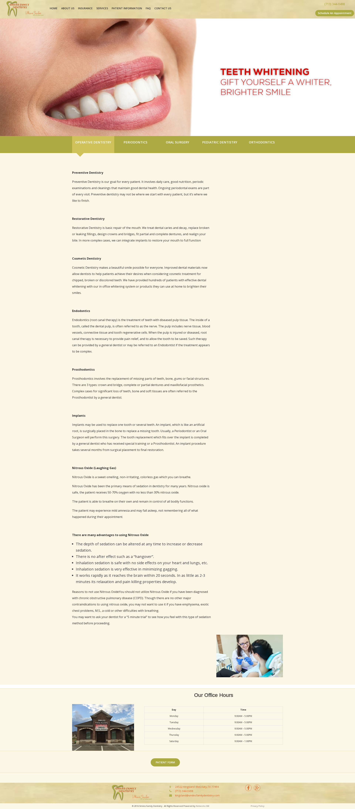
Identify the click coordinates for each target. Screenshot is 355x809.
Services (102, 8)
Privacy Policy (257, 806)
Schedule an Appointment (334, 13)
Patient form (165, 762)
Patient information (127, 8)
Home (54, 8)
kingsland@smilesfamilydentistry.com (197, 795)
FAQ (148, 8)
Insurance (85, 8)
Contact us (162, 8)
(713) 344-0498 (184, 791)
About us (67, 8)
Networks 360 (202, 806)
